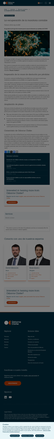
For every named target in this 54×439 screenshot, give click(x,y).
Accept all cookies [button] (15, 435)
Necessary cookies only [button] (27, 435)
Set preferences (39, 435)
